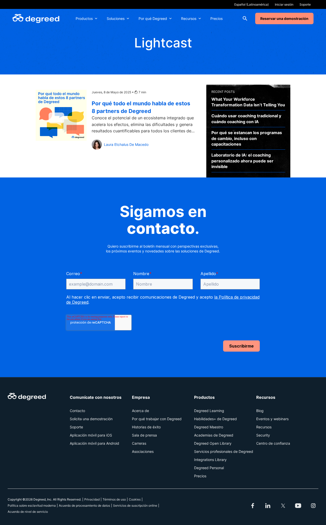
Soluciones (116, 18)
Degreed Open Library (213, 443)
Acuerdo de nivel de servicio (28, 512)
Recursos (188, 18)
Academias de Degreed (213, 435)
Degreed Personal (209, 468)
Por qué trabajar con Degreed (157, 419)
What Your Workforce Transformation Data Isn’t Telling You (248, 102)
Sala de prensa (144, 435)
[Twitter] (283, 506)
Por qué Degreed (153, 18)
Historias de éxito (146, 427)
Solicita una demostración (91, 419)
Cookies (135, 499)
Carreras (139, 443)
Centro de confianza (273, 443)
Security (263, 435)
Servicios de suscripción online (135, 505)
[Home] (35, 18)
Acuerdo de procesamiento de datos (84, 505)
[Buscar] (245, 18)
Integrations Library (210, 459)
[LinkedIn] (268, 506)
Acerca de (140, 410)
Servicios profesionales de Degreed (223, 451)
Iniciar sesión (284, 4)
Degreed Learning (209, 410)
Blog (260, 410)
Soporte (305, 4)
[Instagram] (313, 506)
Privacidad (92, 499)
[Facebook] (253, 506)
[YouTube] (298, 506)
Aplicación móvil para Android (94, 443)
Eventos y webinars (272, 419)
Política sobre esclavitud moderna (32, 505)
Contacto (77, 410)
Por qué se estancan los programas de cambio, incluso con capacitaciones (246, 138)
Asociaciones (143, 451)
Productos (84, 18)
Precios (216, 18)
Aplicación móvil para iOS (91, 435)
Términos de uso (114, 499)
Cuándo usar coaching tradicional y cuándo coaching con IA (246, 118)
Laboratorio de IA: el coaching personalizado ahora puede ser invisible (242, 160)
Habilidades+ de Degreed (215, 419)
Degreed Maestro (208, 427)
